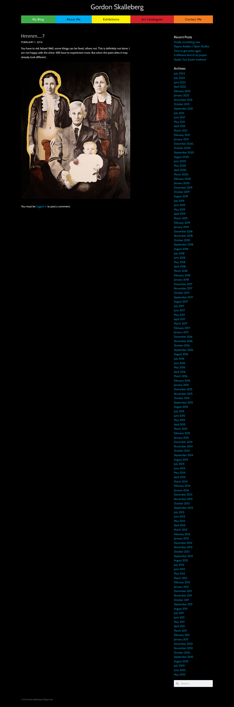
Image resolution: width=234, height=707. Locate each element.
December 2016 (183, 336)
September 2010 (183, 656)
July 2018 (179, 253)
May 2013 (179, 521)
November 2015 (183, 393)
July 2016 (179, 358)
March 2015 (180, 428)
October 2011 (181, 600)
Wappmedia (48, 699)
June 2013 (179, 516)
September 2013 (183, 507)
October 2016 (182, 345)
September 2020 (184, 152)
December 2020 (183, 143)
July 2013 (179, 512)
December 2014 (183, 442)
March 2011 (180, 630)
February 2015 (182, 433)
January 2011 (181, 639)
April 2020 (180, 170)
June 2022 (180, 82)
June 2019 (179, 205)
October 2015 (182, 398)
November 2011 (183, 595)
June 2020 (180, 161)
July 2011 (179, 613)
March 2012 (180, 578)
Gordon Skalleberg (117, 7)
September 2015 (183, 402)
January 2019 (181, 227)
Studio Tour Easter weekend (190, 59)
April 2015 (180, 424)
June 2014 (179, 468)
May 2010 (180, 674)
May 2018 (179, 262)
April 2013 (180, 525)
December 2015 (183, 389)
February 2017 (182, 328)
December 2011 (183, 591)
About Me (74, 19)
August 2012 (181, 560)
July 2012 (179, 564)
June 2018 (179, 257)
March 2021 (180, 130)
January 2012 (181, 586)
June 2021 (179, 117)
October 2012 (181, 551)
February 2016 (182, 380)
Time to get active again (187, 50)
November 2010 (183, 648)
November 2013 (183, 499)
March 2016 (180, 376)
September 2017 (183, 297)
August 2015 (181, 406)
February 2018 (182, 275)
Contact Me (193, 19)
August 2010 (181, 661)
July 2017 (179, 306)
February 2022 (182, 91)
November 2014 (183, 446)
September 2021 (183, 108)
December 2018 (183, 231)
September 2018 (183, 244)
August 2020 (181, 157)
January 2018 (181, 279)
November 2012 (183, 547)
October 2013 (182, 503)
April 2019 (180, 213)
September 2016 (183, 350)
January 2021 (181, 139)
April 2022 (180, 86)
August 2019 (181, 196)
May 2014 (179, 472)
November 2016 (183, 341)
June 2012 (179, 569)
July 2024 (179, 73)
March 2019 (180, 218)
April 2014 (180, 477)
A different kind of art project (190, 55)
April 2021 (179, 126)
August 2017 (181, 301)
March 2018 (181, 271)
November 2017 (183, 288)
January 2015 (181, 437)
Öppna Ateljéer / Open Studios (191, 46)
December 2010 (183, 643)
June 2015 (179, 415)
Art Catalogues (152, 19)
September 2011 (183, 604)
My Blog (38, 19)
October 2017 (181, 292)
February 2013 (182, 534)
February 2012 (182, 582)
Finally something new (187, 42)
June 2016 (179, 363)
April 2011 (179, 626)
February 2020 (182, 178)
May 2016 (179, 367)
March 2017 (180, 323)
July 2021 (179, 113)
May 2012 (179, 573)
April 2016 (180, 371)
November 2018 (183, 235)
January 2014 (181, 490)
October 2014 (182, 450)
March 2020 (181, 174)
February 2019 (182, 222)
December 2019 (183, 187)
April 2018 (180, 266)
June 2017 (179, 310)
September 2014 (183, 455)
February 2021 (182, 135)
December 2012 (183, 543)
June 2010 (180, 670)
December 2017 (183, 284)
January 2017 (181, 332)
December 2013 (183, 494)
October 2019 (182, 192)
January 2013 (181, 538)
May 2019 (179, 209)
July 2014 (179, 464)
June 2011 (179, 617)
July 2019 (179, 200)
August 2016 (181, 354)
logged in (41, 206)
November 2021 (183, 99)
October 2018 (182, 240)
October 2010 (182, 652)
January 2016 (181, 384)
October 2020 (182, 148)
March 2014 (180, 481)
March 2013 (180, 529)
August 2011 (180, 608)
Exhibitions (111, 19)
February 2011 (181, 635)
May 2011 (179, 622)
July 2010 (179, 665)
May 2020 (180, 165)
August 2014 (181, 459)
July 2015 (179, 411)
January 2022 (181, 95)
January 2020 (182, 183)
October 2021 (181, 104)
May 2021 (179, 121)
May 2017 (179, 314)
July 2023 (179, 78)
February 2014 (182, 485)
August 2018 (181, 249)
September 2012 (183, 556)
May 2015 (179, 420)
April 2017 (179, 319)
